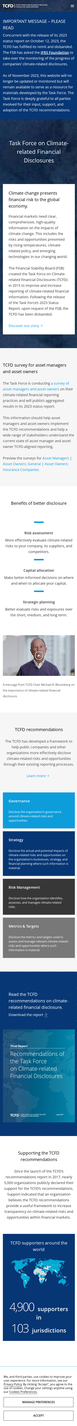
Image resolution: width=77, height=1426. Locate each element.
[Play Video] (39, 655)
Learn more (36, 775)
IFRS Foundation (55, 52)
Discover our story (24, 325)
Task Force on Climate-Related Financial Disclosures (25, 6)
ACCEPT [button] (38, 1416)
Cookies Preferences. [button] (23, 1392)
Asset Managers (55, 458)
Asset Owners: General (22, 463)
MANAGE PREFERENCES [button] (38, 1402)
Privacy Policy (13, 1384)
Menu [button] (72, 6)
